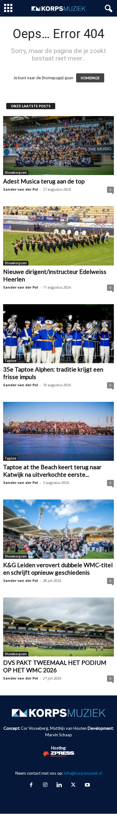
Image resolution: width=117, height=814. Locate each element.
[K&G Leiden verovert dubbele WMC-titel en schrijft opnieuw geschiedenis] (58, 529)
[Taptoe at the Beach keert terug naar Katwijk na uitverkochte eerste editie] (58, 431)
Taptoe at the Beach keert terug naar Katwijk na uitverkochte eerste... (52, 470)
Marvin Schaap (58, 734)
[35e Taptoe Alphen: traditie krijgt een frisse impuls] (58, 333)
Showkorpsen (16, 172)
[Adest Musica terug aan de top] (58, 145)
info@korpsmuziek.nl (83, 773)
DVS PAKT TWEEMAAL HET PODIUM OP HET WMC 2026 (54, 666)
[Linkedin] (59, 785)
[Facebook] (31, 785)
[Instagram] (45, 785)
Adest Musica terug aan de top (44, 181)
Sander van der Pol (20, 189)
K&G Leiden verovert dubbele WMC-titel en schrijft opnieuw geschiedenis (58, 568)
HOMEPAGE (90, 78)
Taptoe (10, 360)
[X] (73, 785)
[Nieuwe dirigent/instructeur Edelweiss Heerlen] (58, 235)
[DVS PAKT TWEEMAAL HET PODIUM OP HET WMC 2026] (58, 626)
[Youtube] (86, 785)
